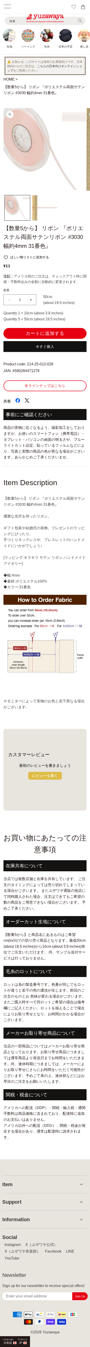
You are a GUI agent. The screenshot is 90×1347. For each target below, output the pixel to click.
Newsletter (14, 1275)
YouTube (12, 1258)
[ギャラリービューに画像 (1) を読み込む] (17, 208)
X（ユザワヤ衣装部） (22, 1251)
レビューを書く (45, 776)
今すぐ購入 (45, 347)
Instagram (13, 1245)
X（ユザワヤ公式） (41, 1245)
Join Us (80, 1296)
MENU (7, 6)
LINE (70, 1251)
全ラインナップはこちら (45, 386)
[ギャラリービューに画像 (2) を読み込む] (45, 208)
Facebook (53, 1251)
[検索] (80, 21)
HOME (9, 79)
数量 (6, 290)
